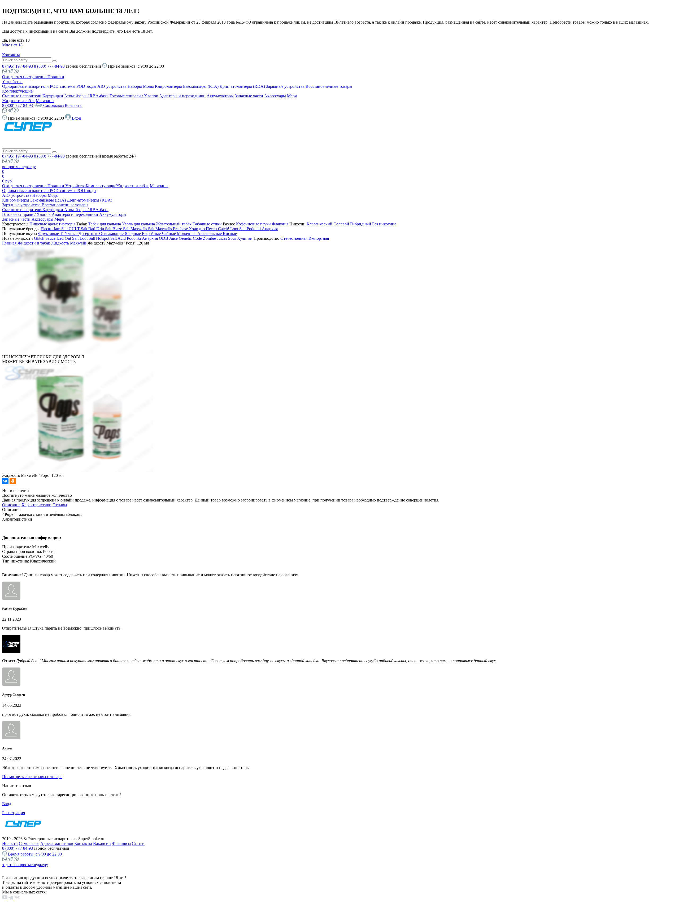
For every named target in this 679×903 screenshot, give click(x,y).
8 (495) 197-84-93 (18, 66)
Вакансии (102, 843)
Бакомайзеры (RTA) (201, 86)
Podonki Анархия (262, 228)
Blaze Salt (121, 228)
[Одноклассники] (13, 481)
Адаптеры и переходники (182, 96)
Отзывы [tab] (60, 505)
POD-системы (62, 86)
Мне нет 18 (12, 45)
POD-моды (86, 86)
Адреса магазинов (56, 843)
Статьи (138, 843)
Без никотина (384, 224)
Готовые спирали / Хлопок (134, 96)
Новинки (55, 77)
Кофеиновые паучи (254, 224)
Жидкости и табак (18, 100)
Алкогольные (210, 233)
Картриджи (52, 96)
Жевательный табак (174, 224)
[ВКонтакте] (5, 481)
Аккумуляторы (220, 96)
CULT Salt (78, 228)
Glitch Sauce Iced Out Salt (57, 238)
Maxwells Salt (142, 228)
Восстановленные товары (329, 86)
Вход (6, 803)
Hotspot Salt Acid (111, 238)
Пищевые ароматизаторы (52, 224)
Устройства (12, 81)
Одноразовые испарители (25, 86)
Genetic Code (191, 238)
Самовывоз (54, 105)
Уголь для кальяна (139, 224)
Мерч (292, 96)
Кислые (230, 233)
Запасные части (249, 96)
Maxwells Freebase (172, 228)
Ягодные (133, 233)
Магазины (45, 100)
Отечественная (294, 238)
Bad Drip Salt (100, 228)
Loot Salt (238, 228)
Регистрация (13, 812)
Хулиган (245, 238)
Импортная (318, 238)
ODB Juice (169, 238)
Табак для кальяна (105, 224)
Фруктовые (49, 233)
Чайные (169, 233)
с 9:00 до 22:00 (35, 854)
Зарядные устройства (285, 86)
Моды (148, 86)
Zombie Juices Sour (220, 238)
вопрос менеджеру (19, 166)
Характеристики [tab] (36, 505)
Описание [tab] (11, 505)
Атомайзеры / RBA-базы (86, 96)
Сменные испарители (21, 96)
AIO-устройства (112, 86)
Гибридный (361, 224)
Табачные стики (208, 224)
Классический (320, 224)
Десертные (89, 233)
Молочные (187, 233)
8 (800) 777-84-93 (50, 66)
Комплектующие (17, 91)
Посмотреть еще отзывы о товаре (32, 776)
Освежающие (112, 233)
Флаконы (280, 224)
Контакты (11, 55)
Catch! (224, 228)
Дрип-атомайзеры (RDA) (242, 86)
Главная (9, 243)
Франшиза (121, 843)
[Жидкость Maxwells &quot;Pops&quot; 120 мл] (77, 352)
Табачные (69, 233)
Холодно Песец (203, 228)
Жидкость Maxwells (68, 243)
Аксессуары (275, 96)
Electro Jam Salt (55, 228)
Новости (10, 843)
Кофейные (152, 233)
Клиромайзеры (168, 86)
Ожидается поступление (24, 77)
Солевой (341, 224)
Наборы (135, 86)
